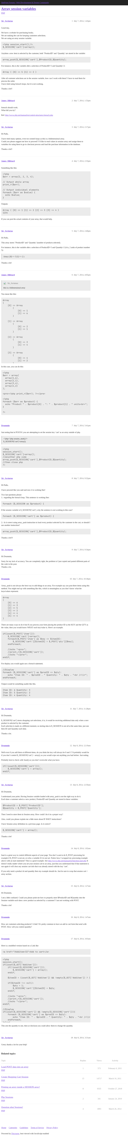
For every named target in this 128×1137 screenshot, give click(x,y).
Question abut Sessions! (12, 1107)
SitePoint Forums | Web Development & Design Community (25, 3)
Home (3, 1128)
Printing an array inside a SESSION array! (20, 1087)
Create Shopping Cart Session (14, 1077)
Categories (13, 1128)
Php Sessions (7, 1097)
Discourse (15, 1133)
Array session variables (18, 9)
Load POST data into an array (14, 1067)
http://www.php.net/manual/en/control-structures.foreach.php (29, 115)
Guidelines (24, 1128)
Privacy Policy (52, 1128)
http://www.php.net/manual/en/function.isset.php (67, 861)
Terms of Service (37, 1128)
